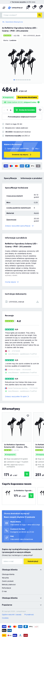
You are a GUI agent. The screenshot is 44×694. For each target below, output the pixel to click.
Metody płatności (9, 584)
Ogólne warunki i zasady (12, 614)
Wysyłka (5, 578)
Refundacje (6, 588)
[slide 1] (14, 79)
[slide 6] (23, 79)
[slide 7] (25, 79)
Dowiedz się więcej (20, 155)
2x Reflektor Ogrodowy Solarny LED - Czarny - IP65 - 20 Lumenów (16, 446)
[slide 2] (16, 79)
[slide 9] (29, 79)
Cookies (5, 618)
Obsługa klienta (8, 574)
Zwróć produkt (7, 581)
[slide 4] (20, 79)
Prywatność (29, 614)
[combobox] (19, 15)
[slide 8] (27, 79)
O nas (4, 591)
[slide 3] (18, 79)
